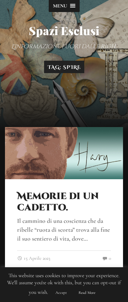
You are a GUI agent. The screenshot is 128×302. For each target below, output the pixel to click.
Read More (87, 292)
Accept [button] (61, 292)
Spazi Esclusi (64, 30)
